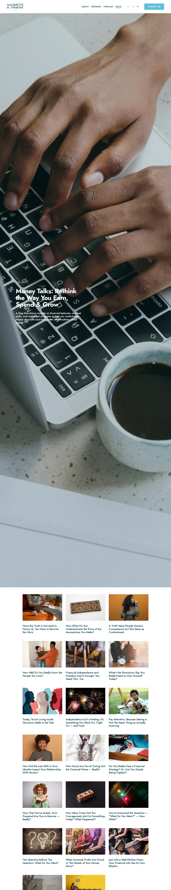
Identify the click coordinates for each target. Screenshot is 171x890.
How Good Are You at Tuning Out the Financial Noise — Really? (85, 767)
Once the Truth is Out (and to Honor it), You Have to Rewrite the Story (40, 629)
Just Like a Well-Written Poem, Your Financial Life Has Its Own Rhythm (127, 863)
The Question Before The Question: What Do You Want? (41, 861)
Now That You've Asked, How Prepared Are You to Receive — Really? (41, 816)
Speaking (96, 6)
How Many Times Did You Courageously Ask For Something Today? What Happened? (85, 816)
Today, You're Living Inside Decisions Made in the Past (38, 721)
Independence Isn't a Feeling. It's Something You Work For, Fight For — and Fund (85, 722)
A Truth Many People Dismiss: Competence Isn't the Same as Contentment (126, 629)
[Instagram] (133, 6)
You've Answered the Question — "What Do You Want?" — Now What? (128, 816)
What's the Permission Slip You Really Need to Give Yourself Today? (126, 675)
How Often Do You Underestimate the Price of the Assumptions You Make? (83, 629)
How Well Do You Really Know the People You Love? (42, 674)
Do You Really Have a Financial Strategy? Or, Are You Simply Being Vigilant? (126, 769)
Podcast (108, 6)
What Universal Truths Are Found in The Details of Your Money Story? (85, 863)
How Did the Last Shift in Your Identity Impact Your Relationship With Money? (42, 769)
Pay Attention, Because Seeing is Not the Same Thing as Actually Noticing (128, 722)
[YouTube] (137, 6)
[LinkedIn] (128, 6)
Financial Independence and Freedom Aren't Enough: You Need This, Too (82, 675)
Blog (119, 6)
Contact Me (154, 6)
